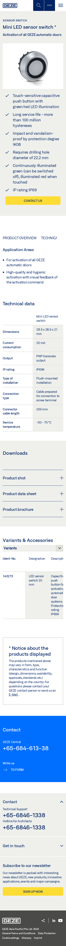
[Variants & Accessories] (33, 549)
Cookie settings (10, 937)
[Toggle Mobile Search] (38, 5)
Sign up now (33, 891)
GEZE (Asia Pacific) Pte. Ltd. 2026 (20, 928)
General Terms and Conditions (18, 933)
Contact (10, 801)
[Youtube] (60, 921)
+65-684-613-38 (26, 748)
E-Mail (13, 694)
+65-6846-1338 (24, 815)
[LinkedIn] (53, 921)
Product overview (19, 238)
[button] (43, 921)
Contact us (33, 200)
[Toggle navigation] (60, 5)
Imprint (38, 937)
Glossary (26, 937)
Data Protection (47, 933)
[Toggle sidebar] (49, 5)
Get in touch (14, 845)
